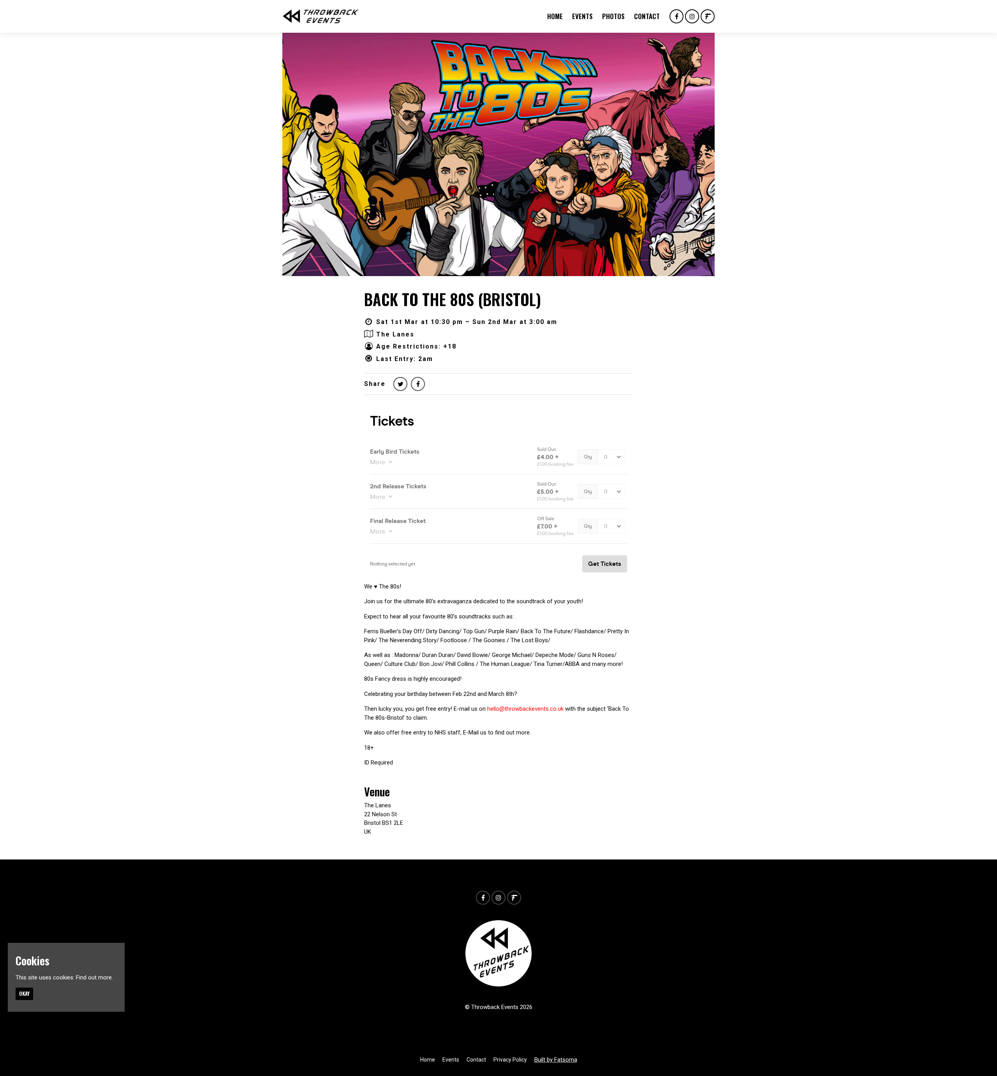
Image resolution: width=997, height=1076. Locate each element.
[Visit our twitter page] (400, 384)
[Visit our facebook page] (676, 16)
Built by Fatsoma (555, 1059)
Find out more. (94, 977)
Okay (24, 993)
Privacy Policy (510, 1060)
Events (582, 16)
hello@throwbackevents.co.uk (525, 708)
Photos (613, 16)
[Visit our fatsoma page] (708, 16)
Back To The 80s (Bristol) (452, 299)
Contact (647, 16)
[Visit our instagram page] (692, 16)
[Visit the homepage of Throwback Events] (320, 16)
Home (555, 16)
